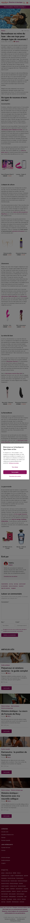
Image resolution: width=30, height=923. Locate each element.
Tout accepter (15, 472)
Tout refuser (15, 467)
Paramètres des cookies (15, 476)
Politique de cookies (14, 463)
